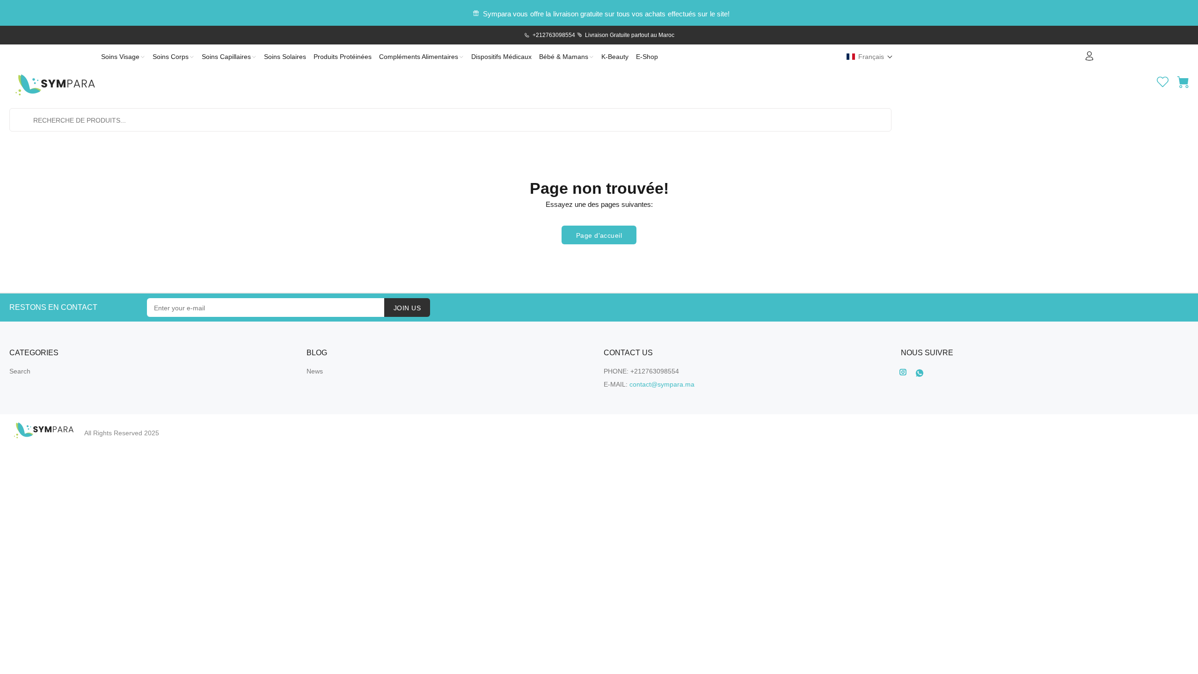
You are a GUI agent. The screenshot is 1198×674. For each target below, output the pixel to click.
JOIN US (407, 308)
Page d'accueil (599, 235)
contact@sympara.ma (661, 384)
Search (19, 371)
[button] (870, 57)
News (315, 371)
